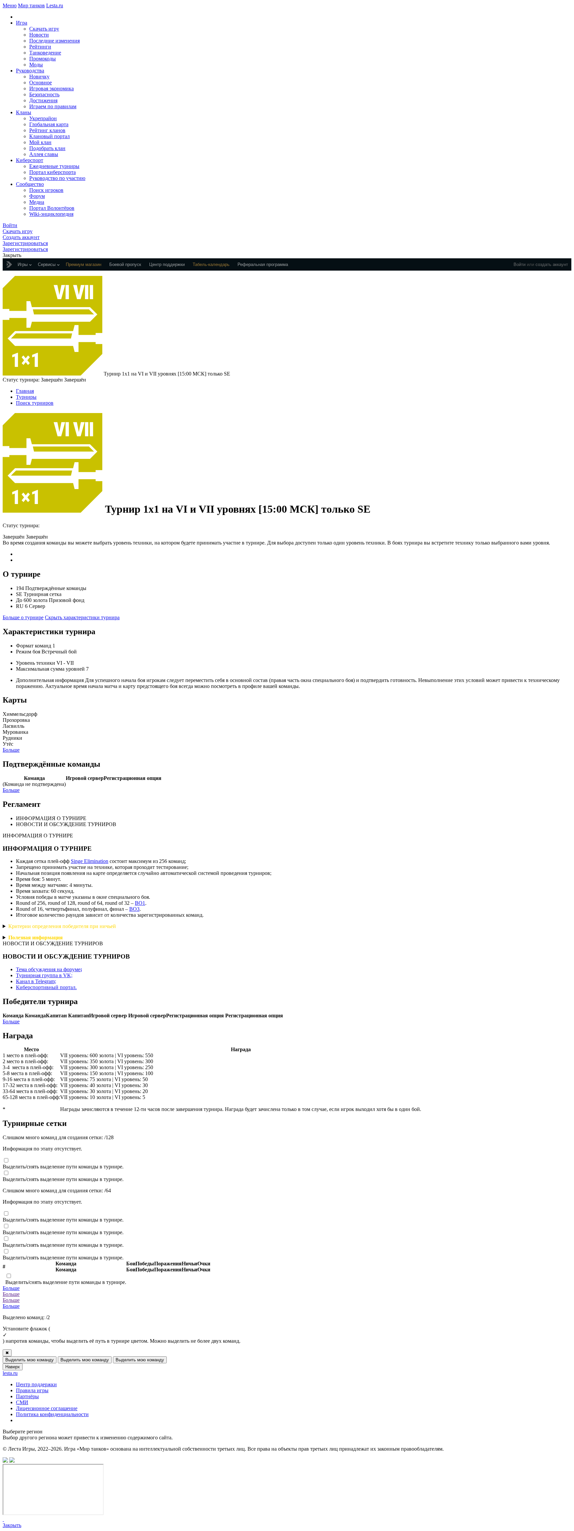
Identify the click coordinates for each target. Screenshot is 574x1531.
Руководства (30, 70)
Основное (40, 82)
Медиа (36, 202)
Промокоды (42, 58)
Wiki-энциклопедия (51, 214)
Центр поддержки (36, 1384)
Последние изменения (54, 40)
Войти (520, 264)
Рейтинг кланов (47, 130)
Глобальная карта (48, 124)
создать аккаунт (551, 264)
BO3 (134, 909)
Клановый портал (49, 136)
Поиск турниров (34, 403)
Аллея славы (43, 154)
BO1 (140, 903)
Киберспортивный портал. (46, 987)
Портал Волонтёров (51, 208)
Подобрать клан (47, 148)
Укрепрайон (43, 118)
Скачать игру (44, 29)
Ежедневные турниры (54, 166)
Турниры (26, 397)
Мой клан (40, 142)
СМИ (22, 1402)
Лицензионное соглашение (46, 1408)
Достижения (43, 100)
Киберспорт (29, 160)
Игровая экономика (51, 88)
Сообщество (30, 184)
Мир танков (31, 5)
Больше (11, 750)
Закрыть (12, 1525)
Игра (21, 23)
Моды (36, 64)
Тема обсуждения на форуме (49, 969)
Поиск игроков (46, 190)
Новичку (39, 76)
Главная (25, 391)
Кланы (23, 112)
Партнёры (27, 1396)
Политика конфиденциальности (52, 1414)
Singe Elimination (89, 861)
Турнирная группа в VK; (44, 975)
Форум (37, 196)
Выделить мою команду (29, 1359)
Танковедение (45, 52)
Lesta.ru (54, 5)
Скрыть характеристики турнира (82, 617)
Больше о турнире (23, 617)
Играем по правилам (52, 106)
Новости (39, 35)
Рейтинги (40, 46)
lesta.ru (10, 1373)
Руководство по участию (57, 178)
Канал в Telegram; (36, 981)
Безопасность (44, 94)
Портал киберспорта (52, 172)
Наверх (12, 1366)
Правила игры (32, 1390)
